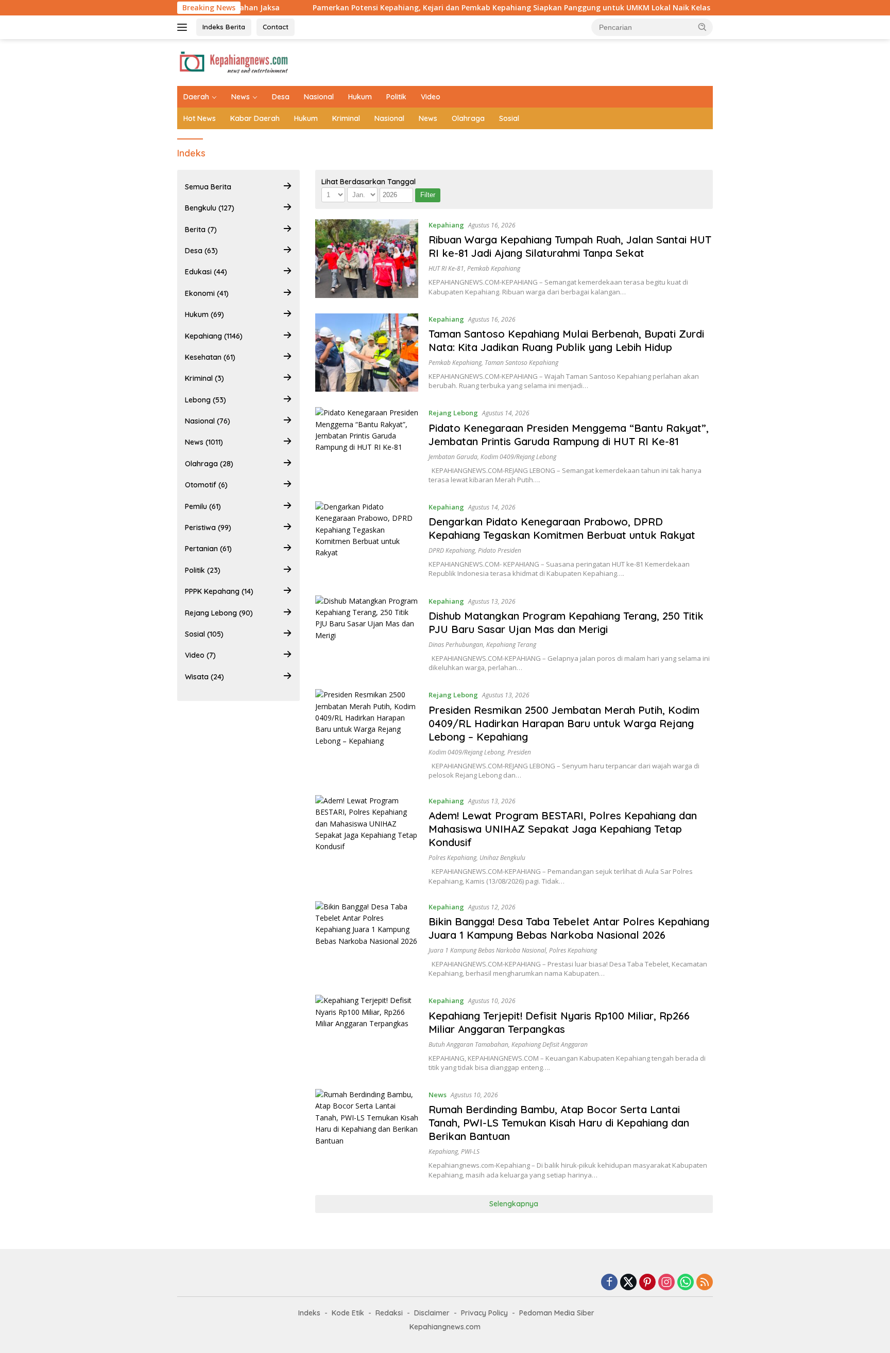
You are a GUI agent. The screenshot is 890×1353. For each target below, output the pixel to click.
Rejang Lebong (453, 412)
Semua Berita (208, 186)
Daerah (196, 96)
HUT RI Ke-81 (446, 268)
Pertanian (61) (208, 548)
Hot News (199, 118)
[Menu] (184, 27)
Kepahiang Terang (511, 644)
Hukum (360, 96)
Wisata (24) (204, 676)
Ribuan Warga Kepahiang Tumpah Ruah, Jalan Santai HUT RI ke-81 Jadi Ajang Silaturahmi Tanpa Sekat (570, 246)
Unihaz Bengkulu (502, 857)
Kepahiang (446, 225)
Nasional (319, 96)
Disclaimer (432, 1312)
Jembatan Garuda (453, 456)
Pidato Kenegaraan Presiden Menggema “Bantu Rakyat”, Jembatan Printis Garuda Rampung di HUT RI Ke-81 (569, 434)
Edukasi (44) (206, 271)
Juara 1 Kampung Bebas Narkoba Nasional (487, 950)
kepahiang (443, 1151)
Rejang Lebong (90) (219, 613)
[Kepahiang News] (233, 61)
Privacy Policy (484, 1312)
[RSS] (704, 1283)
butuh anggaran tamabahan (468, 1044)
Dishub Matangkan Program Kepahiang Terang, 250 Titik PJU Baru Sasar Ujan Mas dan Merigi (566, 622)
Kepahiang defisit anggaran (549, 1044)
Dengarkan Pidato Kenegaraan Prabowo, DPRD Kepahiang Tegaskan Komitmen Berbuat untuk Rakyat (562, 528)
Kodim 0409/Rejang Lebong (518, 456)
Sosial (509, 118)
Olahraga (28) (209, 463)
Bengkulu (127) (209, 208)
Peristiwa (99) (208, 527)
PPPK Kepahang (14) (219, 591)
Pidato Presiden (499, 550)
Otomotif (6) (206, 484)
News (240, 96)
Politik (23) (202, 570)
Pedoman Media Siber (556, 1312)
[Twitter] (628, 1283)
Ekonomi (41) (207, 293)
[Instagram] (666, 1283)
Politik (396, 96)
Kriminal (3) (204, 378)
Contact (275, 27)
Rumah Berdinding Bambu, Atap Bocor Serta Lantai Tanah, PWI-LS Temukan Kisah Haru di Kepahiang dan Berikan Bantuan (559, 1123)
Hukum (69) (204, 314)
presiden (519, 752)
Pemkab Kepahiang (493, 268)
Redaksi (389, 1312)
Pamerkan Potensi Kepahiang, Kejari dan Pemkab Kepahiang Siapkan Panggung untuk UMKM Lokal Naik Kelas (456, 7)
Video (430, 96)
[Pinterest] (647, 1283)
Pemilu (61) (203, 506)
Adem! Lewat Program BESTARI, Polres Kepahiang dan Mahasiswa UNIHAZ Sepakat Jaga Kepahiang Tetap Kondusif (563, 829)
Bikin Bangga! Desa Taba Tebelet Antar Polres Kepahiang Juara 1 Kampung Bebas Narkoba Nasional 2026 (569, 928)
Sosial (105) (204, 634)
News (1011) (204, 442)
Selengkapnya (513, 1203)
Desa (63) (201, 250)
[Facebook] (609, 1283)
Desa (280, 96)
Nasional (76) (207, 421)
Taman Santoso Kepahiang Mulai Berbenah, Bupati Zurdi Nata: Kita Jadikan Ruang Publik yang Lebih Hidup (566, 340)
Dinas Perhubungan (456, 644)
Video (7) (200, 655)
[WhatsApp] (685, 1283)
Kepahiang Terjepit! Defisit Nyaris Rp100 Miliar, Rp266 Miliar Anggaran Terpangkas (559, 1022)
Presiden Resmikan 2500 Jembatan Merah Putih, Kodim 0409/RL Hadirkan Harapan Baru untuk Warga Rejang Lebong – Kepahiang (564, 723)
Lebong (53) (205, 400)
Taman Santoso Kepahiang (521, 362)
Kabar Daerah (255, 118)
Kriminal (346, 118)
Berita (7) (201, 229)
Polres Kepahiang (452, 857)
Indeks (309, 1312)
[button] (702, 27)
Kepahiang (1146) (214, 336)
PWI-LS (470, 1151)
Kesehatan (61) (210, 357)
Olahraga (468, 118)
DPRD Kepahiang (452, 550)
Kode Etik (348, 1312)
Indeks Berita (223, 27)
